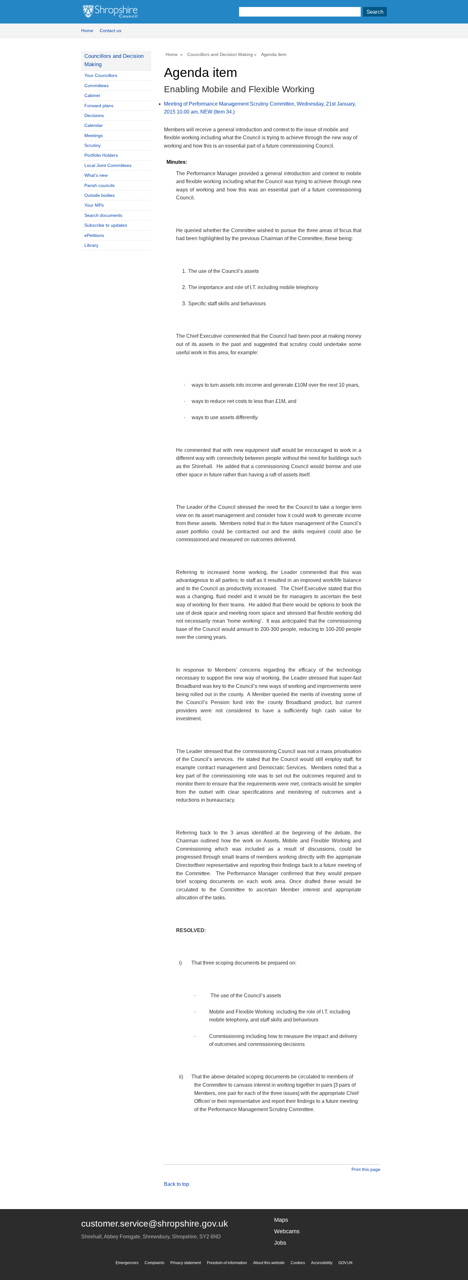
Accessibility (321, 1263)
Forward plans (98, 105)
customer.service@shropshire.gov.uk (154, 1223)
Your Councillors (100, 75)
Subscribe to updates (105, 225)
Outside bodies (99, 195)
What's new (96, 175)
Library (91, 245)
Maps (281, 1220)
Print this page (365, 1169)
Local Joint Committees (107, 165)
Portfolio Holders (101, 155)
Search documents (103, 215)
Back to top (176, 1184)
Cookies (298, 1263)
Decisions (94, 115)
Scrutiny (92, 145)
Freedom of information (227, 1263)
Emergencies (127, 1263)
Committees (96, 85)
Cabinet (92, 95)
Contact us (110, 30)
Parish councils (99, 185)
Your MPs (94, 205)
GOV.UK (345, 1263)
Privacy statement (185, 1263)
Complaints (154, 1263)
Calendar (93, 125)
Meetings (93, 135)
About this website (269, 1263)
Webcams (287, 1231)
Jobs (280, 1243)
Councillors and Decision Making (220, 54)
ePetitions (94, 235)
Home (87, 30)
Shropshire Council (110, 11)
